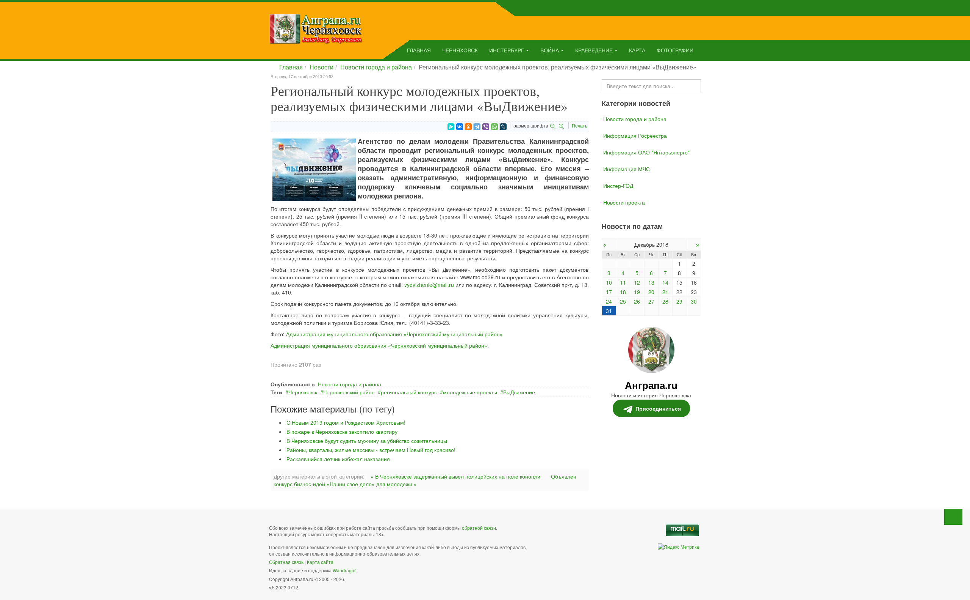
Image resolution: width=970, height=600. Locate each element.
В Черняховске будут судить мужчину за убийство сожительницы (366, 440)
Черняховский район (349, 392)
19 (637, 292)
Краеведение (594, 50)
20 (651, 292)
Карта (637, 50)
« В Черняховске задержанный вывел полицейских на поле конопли (455, 476)
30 (694, 301)
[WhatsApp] (494, 126)
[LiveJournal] (503, 126)
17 (609, 292)
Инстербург (506, 50)
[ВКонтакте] (459, 126)
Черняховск (460, 50)
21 (665, 292)
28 (665, 301)
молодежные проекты (470, 392)
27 (651, 301)
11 (623, 282)
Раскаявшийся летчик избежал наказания (338, 459)
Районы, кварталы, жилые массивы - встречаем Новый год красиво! (370, 450)
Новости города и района (376, 67)
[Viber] (485, 126)
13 (651, 282)
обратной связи (479, 527)
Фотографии (675, 50)
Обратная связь (286, 562)
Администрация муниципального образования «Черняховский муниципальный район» (394, 334)
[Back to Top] (953, 517)
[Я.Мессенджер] (450, 126)
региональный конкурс (409, 392)
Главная (419, 50)
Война (549, 50)
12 (637, 282)
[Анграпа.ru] (316, 28)
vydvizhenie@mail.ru (429, 284)
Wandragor (344, 570)
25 (623, 301)
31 (609, 311)
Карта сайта (320, 562)
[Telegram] (477, 126)
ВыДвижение (519, 392)
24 (609, 301)
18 (623, 292)
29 (679, 301)
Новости (321, 67)
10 (609, 282)
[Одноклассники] (468, 126)
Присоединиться (658, 408)
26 (637, 301)
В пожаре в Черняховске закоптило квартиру (341, 431)
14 (665, 282)
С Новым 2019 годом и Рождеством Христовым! (345, 422)
